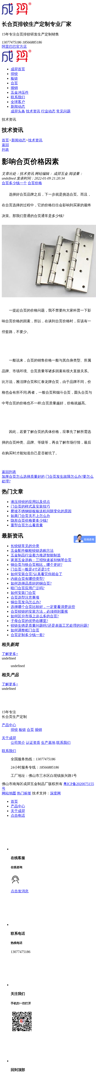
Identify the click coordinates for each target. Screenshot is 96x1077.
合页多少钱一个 (14, 183)
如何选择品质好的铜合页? (31, 583)
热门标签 (24, 793)
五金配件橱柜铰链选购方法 (32, 550)
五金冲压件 (20, 92)
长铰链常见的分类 (25, 546)
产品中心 (9, 725)
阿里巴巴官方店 (14, 46)
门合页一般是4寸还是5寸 (30, 569)
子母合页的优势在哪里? (29, 621)
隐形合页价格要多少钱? (29, 520)
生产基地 (48, 742)
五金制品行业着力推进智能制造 (36, 555)
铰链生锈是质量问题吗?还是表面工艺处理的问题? (50, 625)
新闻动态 (18, 106)
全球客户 (18, 102)
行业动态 (48, 111)
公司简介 (18, 742)
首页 (5, 140)
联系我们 (18, 97)
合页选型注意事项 (25, 597)
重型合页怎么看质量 (27, 525)
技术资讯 (33, 111)
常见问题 (63, 111)
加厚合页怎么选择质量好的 (23, 476)
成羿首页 (18, 69)
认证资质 (33, 742)
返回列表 (9, 472)
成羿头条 (18, 111)
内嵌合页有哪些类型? (27, 579)
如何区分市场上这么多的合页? (35, 616)
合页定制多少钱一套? (27, 635)
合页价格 (35, 183)
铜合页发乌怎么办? (26, 602)
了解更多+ (10, 654)
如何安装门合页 (23, 593)
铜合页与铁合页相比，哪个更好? (36, 564)
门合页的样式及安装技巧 (30, 506)
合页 (14, 83)
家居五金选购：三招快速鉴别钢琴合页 (41, 560)
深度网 (55, 793)
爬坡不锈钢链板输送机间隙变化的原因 (41, 511)
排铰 (14, 74)
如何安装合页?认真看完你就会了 (36, 574)
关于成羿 (9, 738)
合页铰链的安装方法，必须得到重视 (39, 611)
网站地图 (9, 793)
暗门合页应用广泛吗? (27, 588)
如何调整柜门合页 (25, 630)
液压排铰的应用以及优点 (30, 502)
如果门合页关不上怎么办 (30, 516)
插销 (14, 88)
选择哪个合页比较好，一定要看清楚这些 (43, 607)
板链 (14, 78)
